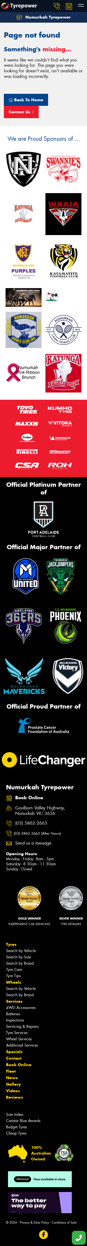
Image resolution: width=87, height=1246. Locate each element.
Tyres (11, 944)
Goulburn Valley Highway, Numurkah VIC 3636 (40, 810)
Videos (13, 1090)
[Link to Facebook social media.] (43, 1234)
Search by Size (18, 957)
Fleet (11, 1071)
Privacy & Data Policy (34, 1222)
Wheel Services (19, 1039)
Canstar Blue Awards (23, 1120)
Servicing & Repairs (22, 1026)
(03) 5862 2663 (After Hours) (37, 833)
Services (14, 1001)
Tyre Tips (13, 975)
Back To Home (28, 99)
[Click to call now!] (57, 6)
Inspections (15, 1020)
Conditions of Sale (64, 1222)
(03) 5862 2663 (31, 823)
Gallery (13, 1084)
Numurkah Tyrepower (47, 17)
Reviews (14, 1097)
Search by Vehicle (21, 950)
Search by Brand (20, 963)
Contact (14, 1058)
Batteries (13, 1013)
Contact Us (20, 112)
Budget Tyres (16, 1127)
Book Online (18, 1064)
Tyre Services (17, 1032)
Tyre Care (14, 969)
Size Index (14, 1114)
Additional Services (22, 1045)
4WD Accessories (21, 1007)
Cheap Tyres (16, 1133)
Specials (14, 1051)
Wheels (13, 982)
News (12, 1077)
